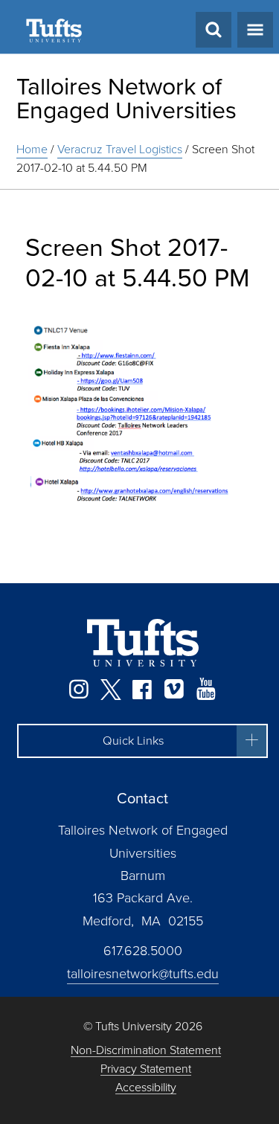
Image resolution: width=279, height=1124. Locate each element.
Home (32, 149)
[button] (142, 741)
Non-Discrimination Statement (146, 1050)
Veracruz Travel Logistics (119, 149)
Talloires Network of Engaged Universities (126, 98)
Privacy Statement (145, 1069)
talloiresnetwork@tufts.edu (143, 973)
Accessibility (145, 1088)
